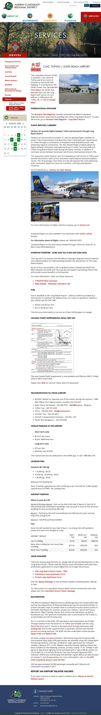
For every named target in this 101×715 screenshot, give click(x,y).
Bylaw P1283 (51, 633)
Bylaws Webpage (46, 581)
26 (15, 149)
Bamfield (8, 84)
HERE (43, 383)
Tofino (67, 623)
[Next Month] (23, 124)
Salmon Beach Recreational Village (13, 90)
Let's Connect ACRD (81, 2)
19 (15, 144)
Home (37, 55)
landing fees (36, 628)
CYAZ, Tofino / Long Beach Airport (16, 108)
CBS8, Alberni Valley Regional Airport (16, 104)
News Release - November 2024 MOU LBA (52, 284)
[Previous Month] (7, 124)
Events (14, 117)
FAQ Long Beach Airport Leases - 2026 (51, 571)
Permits (8, 95)
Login (42, 713)
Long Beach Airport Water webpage (59, 591)
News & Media (48, 2)
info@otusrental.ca (62, 411)
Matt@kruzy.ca (76, 405)
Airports (8, 99)
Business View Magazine (45, 114)
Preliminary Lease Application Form (50, 574)
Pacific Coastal (85, 233)
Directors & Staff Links (79, 713)
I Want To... (95, 6)
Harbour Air (84, 225)
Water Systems (11, 80)
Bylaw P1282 (36, 633)
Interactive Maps (63, 2)
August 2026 (15, 123)
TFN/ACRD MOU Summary (46, 281)
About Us (12, 16)
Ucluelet (78, 623)
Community (50, 20)
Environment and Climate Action (12, 67)
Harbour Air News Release (60, 170)
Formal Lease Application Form (48, 577)
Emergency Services (13, 61)
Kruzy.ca (87, 405)
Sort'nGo (8, 72)
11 (12, 139)
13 (19, 139)
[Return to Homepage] (21, 6)
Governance (30, 20)
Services (94, 16)
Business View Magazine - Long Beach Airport (65, 119)
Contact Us (96, 2)
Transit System (10, 76)
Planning (70, 20)
